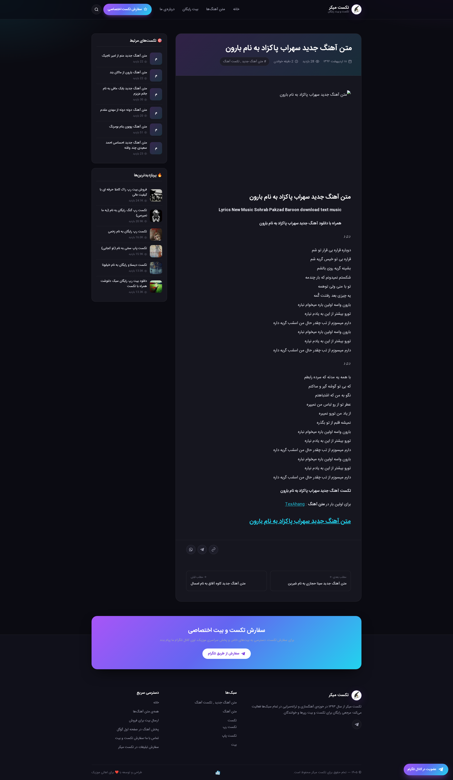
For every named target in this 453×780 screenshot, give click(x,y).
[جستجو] (96, 9)
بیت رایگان (190, 9)
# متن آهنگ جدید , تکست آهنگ (244, 61)
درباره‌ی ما (167, 9)
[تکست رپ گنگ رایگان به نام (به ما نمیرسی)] (156, 216)
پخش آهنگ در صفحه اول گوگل (138, 729)
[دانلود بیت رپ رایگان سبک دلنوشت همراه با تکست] (156, 286)
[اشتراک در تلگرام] (202, 549)
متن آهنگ (230, 711)
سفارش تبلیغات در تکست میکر (138, 747)
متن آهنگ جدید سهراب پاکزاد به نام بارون (300, 521)
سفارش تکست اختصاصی (125, 9)
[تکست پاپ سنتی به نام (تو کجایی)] (156, 251)
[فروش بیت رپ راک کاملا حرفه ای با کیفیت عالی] (156, 195)
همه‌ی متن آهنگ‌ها (146, 711)
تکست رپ (230, 727)
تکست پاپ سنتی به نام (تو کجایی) (124, 248)
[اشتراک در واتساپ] (191, 549)
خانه (236, 9)
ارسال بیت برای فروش (144, 720)
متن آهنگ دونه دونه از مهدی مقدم (123, 110)
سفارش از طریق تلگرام (223, 654)
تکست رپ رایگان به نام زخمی (127, 231)
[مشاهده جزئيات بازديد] (218, 772)
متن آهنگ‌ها (215, 9)
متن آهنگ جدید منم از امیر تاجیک (124, 55)
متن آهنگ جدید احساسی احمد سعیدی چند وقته (126, 145)
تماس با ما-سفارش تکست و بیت (137, 738)
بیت (234, 745)
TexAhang (295, 504)
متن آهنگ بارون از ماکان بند (128, 72)
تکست (232, 720)
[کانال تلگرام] (356, 724)
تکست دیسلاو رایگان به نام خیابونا (124, 265)
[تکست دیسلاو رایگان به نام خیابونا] (156, 268)
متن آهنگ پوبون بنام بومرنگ (128, 126)
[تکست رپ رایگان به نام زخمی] (156, 234)
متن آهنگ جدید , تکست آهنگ (216, 703)
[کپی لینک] (213, 549)
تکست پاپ (229, 736)
